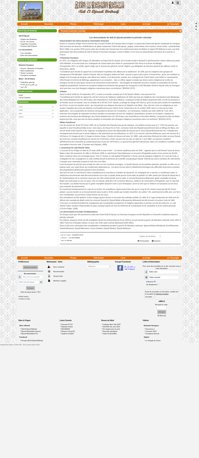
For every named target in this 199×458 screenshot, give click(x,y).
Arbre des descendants (29, 55)
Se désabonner (151, 284)
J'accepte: (149, 297)
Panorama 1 (150, 329)
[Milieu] (196, 26)
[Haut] (196, 23)
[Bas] (196, 29)
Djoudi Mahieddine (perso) (31, 331)
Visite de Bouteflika (110, 334)
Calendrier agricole (28, 82)
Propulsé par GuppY (6, 345)
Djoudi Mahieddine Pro (29, 334)
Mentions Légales (59, 281)
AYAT (21, 95)
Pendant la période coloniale (73, 31)
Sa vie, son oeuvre (27, 42)
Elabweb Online (67, 327)
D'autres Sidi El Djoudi (29, 46)
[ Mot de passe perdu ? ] (30, 292)
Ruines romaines (27, 73)
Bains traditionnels (27, 71)
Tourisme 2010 (151, 331)
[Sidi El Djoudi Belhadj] (99, 7)
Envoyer (30, 288)
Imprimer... (157, 241)
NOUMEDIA (65, 329)
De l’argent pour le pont (111, 329)
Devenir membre (30, 267)
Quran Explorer (25, 97)
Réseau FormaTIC (68, 331)
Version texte (58, 276)
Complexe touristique (28, 75)
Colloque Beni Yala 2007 (112, 324)
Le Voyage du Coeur (153, 340)
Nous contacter (58, 267)
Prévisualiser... (145, 241)
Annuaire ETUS (67, 324)
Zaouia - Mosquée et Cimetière (32, 68)
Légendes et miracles (28, 44)
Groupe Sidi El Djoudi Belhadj (32, 340)
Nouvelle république (110, 331)
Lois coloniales (26, 53)
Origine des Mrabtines (29, 39)
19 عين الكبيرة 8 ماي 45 (29, 84)
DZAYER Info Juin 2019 (111, 327)
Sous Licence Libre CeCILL (31, 345)
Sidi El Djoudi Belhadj (29, 329)
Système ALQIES (67, 334)
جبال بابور (24, 87)
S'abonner (150, 282)
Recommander (58, 271)
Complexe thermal (152, 334)
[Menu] (177, 3)
